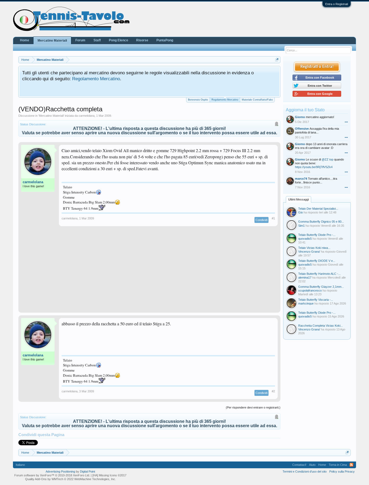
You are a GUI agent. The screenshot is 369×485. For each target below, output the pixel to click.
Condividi (261, 220)
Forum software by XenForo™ (52, 475)
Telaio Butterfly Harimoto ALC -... (319, 273)
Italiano (20, 464)
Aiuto (312, 464)
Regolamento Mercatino (96, 78)
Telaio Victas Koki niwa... (314, 247)
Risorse (142, 40)
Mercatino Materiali (51, 115)
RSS (351, 465)
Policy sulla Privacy (342, 471)
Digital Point (87, 471)
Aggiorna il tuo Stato (305, 110)
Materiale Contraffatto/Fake (257, 99)
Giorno (300, 117)
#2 (273, 391)
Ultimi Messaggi (298, 199)
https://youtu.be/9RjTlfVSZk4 (314, 167)
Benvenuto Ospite (198, 99)
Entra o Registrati (336, 4)
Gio (300, 212)
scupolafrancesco (310, 290)
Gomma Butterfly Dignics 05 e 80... (321, 221)
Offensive (302, 128)
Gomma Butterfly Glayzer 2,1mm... (321, 286)
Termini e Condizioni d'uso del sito (305, 471)
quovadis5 (305, 238)
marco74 (301, 178)
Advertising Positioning (60, 471)
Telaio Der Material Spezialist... (318, 208)
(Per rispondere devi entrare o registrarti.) (253, 407)
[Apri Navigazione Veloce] (277, 59)
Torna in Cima (338, 464)
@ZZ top (327, 159)
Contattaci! (299, 464)
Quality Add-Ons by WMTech (70, 479)
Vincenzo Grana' (309, 251)
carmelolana (87, 115)
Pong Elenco (118, 40)
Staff (97, 40)
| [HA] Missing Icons (108, 475)
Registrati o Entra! (317, 67)
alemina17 (304, 277)
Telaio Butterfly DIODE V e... (316, 260)
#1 (273, 218)
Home (24, 40)
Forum (80, 40)
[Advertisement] (149, 272)
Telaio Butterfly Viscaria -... (315, 299)
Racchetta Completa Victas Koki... (320, 325)
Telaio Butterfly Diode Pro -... (317, 234)
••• (346, 121)
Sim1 (301, 225)
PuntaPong (164, 40)
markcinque (306, 303)
